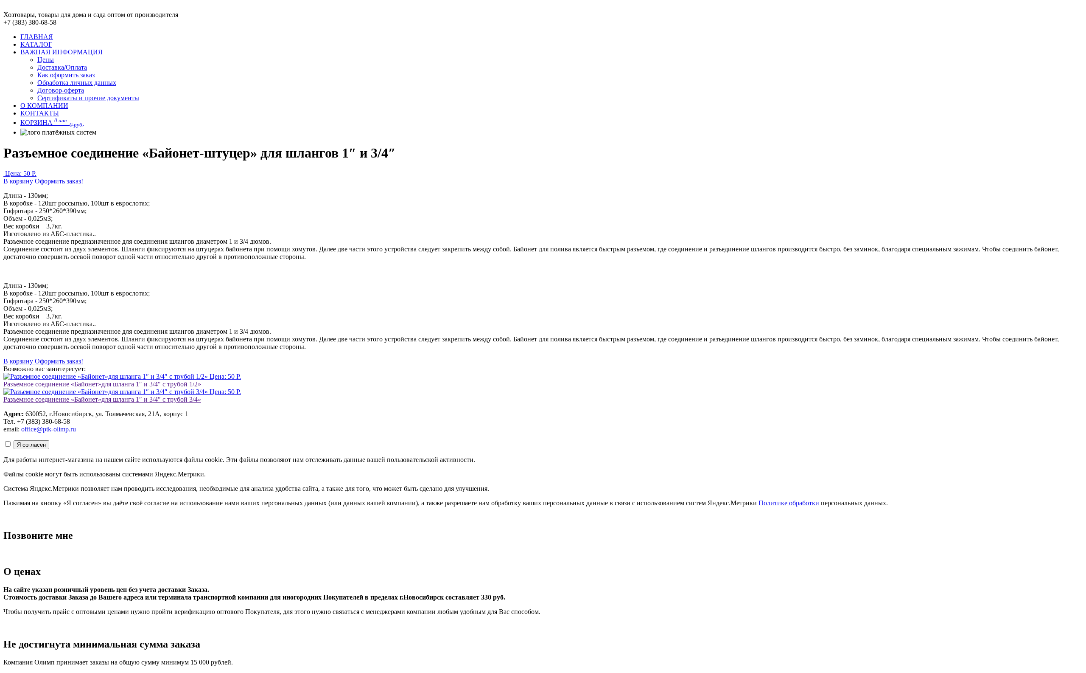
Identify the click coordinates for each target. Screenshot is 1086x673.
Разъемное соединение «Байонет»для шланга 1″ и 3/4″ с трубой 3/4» (102, 399)
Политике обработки (789, 503)
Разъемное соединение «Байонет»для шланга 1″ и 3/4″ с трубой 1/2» (102, 384)
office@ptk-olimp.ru (48, 429)
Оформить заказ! (59, 181)
